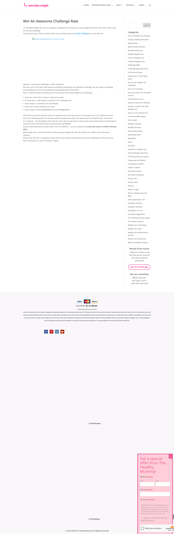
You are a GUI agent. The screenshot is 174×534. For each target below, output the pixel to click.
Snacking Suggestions (136, 214)
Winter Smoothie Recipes (138, 242)
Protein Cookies (134, 167)
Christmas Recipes (135, 72)
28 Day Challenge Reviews (138, 39)
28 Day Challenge (82, 33)
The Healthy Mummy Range (139, 218)
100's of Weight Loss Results (139, 36)
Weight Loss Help (134, 229)
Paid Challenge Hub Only (138, 153)
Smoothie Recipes (135, 203)
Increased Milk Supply (136, 116)
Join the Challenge (139, 267)
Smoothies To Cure (135, 210)
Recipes (131, 186)
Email (146, 489)
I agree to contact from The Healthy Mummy (153, 519)
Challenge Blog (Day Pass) (138, 69)
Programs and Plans (101, 5)
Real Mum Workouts (136, 175)
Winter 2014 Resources (137, 239)
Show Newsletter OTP (136, 199)
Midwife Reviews (134, 127)
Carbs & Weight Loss (136, 58)
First (142, 480)
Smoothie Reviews (135, 207)
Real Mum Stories (135, 171)
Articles (130, 5)
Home (86, 5)
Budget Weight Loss (135, 54)
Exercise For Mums (135, 89)
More (141, 5)
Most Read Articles (135, 131)
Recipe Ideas (133, 182)
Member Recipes (134, 124)
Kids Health (132, 120)
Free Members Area (135, 99)
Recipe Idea (132, 178)
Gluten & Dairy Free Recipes (139, 103)
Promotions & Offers (136, 164)
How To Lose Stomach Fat (138, 113)
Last (157, 480)
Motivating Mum (134, 135)
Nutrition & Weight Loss (137, 149)
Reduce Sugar (133, 189)
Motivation (132, 138)
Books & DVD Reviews (136, 47)
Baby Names (133, 43)
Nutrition (131, 146)
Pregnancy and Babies (137, 160)
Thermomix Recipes (136, 221)
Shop (118, 5)
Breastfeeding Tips (135, 50)
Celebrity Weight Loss (136, 61)
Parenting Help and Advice (138, 156)
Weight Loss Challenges (137, 225)
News (130, 142)
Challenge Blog (134, 65)
